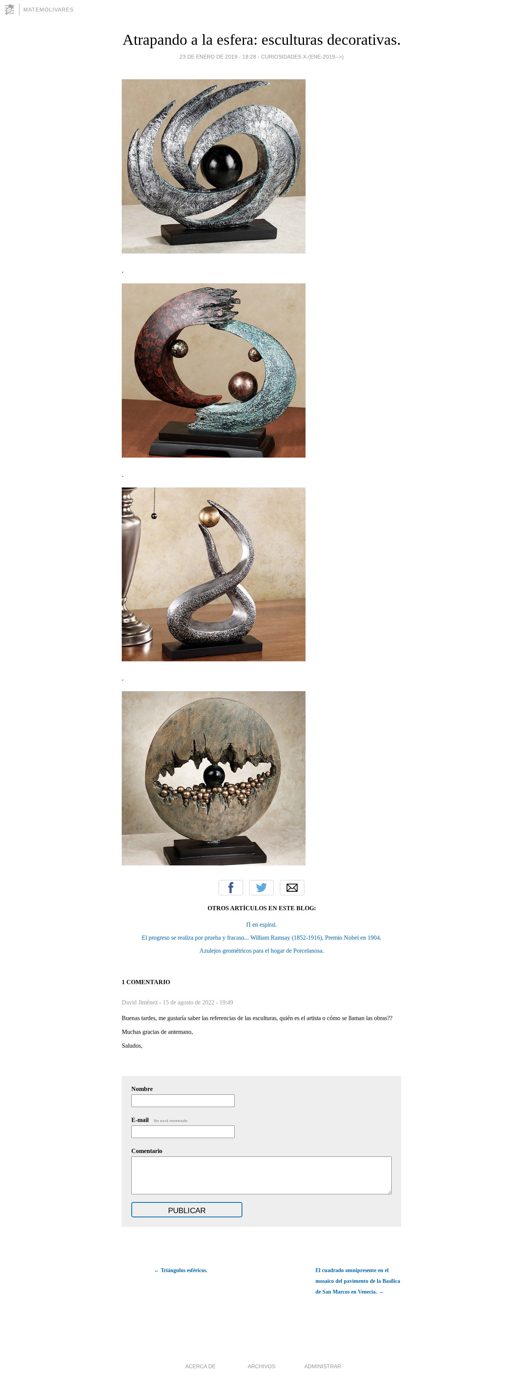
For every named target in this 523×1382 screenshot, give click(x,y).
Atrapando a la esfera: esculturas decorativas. (262, 39)
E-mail (159, 1120)
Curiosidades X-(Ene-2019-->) (302, 57)
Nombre (142, 1089)
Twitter (261, 887)
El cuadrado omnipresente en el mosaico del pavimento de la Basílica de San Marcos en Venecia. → (357, 1281)
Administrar (322, 1366)
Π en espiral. (261, 924)
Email (292, 887)
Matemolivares (48, 10)
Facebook (231, 887)
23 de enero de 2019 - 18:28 (218, 57)
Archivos (261, 1366)
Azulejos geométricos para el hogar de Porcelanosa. (261, 950)
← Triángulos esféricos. (181, 1270)
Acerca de (200, 1366)
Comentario (146, 1151)
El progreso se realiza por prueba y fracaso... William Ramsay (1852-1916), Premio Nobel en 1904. (261, 937)
